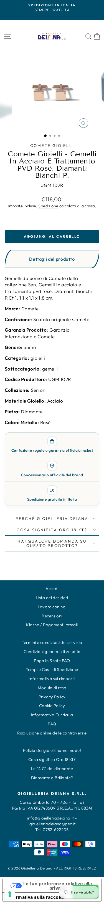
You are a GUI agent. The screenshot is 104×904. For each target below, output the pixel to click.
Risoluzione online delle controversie (52, 733)
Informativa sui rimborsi (52, 678)
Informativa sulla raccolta (35, 897)
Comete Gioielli (52, 145)
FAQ (52, 723)
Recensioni (52, 615)
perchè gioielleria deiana (52, 518)
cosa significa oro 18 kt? (52, 529)
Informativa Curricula (52, 714)
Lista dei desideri (52, 597)
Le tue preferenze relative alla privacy (57, 886)
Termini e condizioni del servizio (52, 642)
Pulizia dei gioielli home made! (52, 750)
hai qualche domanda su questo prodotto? (52, 543)
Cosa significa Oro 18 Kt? (52, 759)
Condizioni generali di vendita (52, 651)
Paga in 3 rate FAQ (52, 660)
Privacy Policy (52, 696)
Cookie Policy (52, 705)
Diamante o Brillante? (52, 777)
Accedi (52, 588)
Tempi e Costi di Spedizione (52, 669)
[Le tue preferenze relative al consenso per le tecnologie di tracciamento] (9, 894)
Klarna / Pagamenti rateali (52, 624)
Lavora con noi (52, 606)
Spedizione (48, 205)
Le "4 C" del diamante (52, 768)
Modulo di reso (52, 687)
